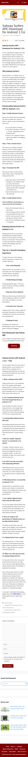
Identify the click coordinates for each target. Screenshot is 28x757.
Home (7, 746)
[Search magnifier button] (26, 684)
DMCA (16, 749)
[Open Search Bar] (18, 2)
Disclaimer (4, 751)
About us (13, 746)
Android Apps (8, 603)
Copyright (19, 746)
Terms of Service (21, 751)
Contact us (22, 749)
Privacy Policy (12, 751)
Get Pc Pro (5, 2)
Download (14, 346)
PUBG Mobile (16, 594)
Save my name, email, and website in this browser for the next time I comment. (14, 659)
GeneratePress (22, 754)
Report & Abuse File (8, 749)
